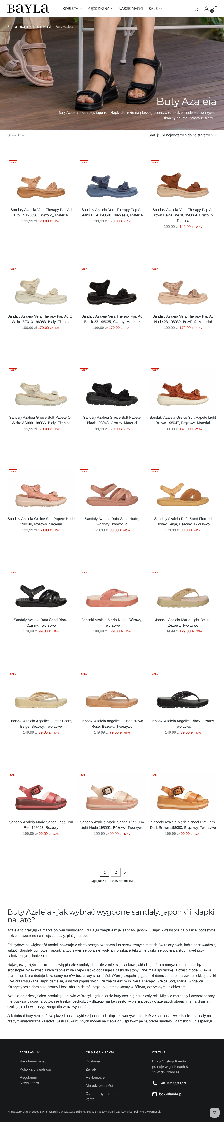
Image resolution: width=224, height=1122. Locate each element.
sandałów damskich (175, 1021)
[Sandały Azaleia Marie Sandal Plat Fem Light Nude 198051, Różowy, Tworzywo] (111, 793)
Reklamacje (95, 1077)
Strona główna (17, 26)
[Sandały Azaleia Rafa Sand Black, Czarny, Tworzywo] (41, 591)
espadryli (205, 1021)
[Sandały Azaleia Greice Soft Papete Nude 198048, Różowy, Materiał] (41, 490)
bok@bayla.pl (170, 1094)
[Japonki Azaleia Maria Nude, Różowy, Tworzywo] (111, 591)
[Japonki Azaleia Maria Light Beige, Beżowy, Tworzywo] (183, 591)
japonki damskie (155, 976)
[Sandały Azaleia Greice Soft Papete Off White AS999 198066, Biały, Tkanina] (41, 389)
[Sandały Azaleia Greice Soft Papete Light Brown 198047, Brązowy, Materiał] (183, 389)
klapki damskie (51, 981)
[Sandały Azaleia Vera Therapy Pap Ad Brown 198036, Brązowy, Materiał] (41, 181)
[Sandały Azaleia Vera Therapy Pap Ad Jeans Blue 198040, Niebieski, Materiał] (111, 181)
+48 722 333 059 (172, 1083)
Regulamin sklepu (34, 1061)
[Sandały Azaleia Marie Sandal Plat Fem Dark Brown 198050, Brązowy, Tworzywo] (183, 793)
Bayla (43, 1111)
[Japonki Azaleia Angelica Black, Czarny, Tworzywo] (183, 692)
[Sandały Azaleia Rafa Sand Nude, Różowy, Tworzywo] (111, 490)
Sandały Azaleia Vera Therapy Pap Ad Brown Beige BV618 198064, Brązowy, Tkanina (183, 215)
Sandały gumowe (33, 950)
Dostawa (93, 1061)
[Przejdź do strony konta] (205, 8)
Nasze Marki (42, 26)
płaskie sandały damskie (84, 965)
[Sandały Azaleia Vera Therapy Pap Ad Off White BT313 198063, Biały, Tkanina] (41, 287)
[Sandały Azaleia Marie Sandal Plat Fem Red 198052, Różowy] (41, 793)
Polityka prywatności (36, 1069)
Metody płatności (99, 1085)
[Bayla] (28, 8)
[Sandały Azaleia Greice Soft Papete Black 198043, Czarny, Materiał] (111, 389)
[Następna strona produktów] (125, 872)
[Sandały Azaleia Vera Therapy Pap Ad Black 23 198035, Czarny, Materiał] (111, 287)
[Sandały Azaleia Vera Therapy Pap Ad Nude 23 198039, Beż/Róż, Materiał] (183, 287)
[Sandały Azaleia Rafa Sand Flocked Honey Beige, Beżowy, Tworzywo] (183, 490)
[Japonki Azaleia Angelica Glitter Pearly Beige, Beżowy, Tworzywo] (41, 692)
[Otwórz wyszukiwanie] (195, 8)
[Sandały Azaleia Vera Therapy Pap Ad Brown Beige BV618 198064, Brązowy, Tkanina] (183, 181)
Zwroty (91, 1069)
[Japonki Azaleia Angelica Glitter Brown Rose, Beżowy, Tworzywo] (111, 692)
